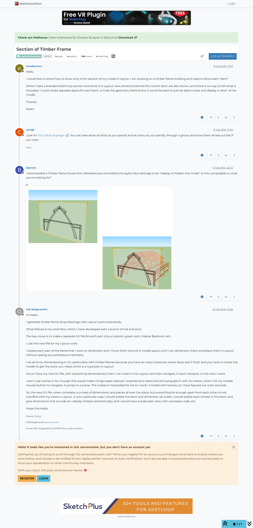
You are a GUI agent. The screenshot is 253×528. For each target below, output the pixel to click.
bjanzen (31, 167)
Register (27, 478)
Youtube (54, 422)
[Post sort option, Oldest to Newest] (202, 56)
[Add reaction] (202, 117)
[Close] (234, 447)
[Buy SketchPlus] (126, 506)
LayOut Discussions (30, 56)
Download (126, 37)
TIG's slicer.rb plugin (51, 135)
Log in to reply (223, 56)
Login (43, 478)
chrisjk (30, 129)
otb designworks (36, 309)
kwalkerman (34, 66)
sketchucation (30, 3)
